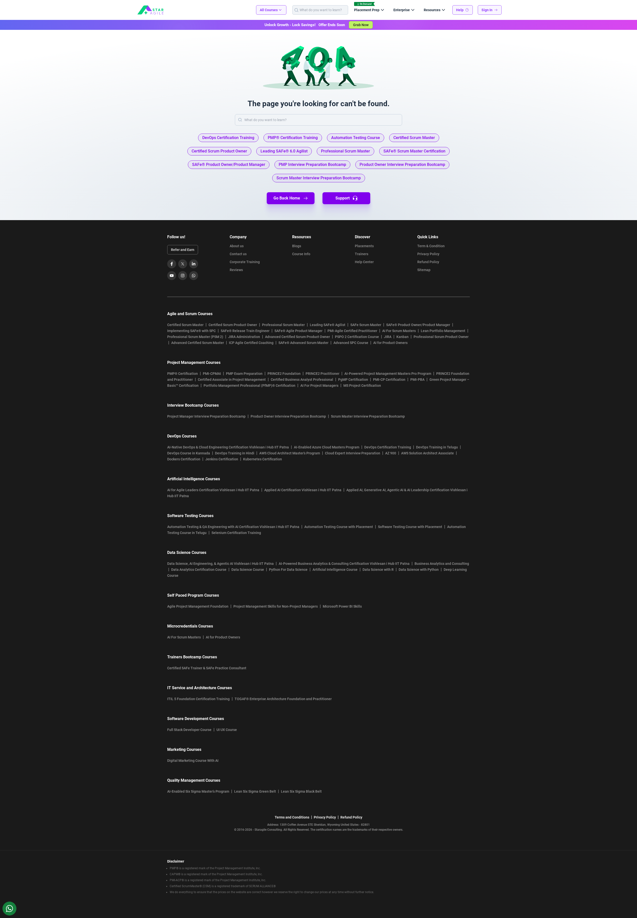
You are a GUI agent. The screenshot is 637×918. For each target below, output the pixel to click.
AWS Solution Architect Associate (427, 453)
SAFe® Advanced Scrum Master (303, 343)
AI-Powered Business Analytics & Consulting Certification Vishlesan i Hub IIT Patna (344, 564)
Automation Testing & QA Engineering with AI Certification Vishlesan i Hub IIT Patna (233, 527)
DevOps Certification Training (387, 447)
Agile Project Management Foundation (197, 606)
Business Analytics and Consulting (442, 564)
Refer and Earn (182, 250)
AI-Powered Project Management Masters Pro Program (387, 374)
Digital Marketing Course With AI (192, 761)
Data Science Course (247, 570)
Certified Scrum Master (185, 325)
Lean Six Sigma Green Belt (255, 791)
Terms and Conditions (292, 817)
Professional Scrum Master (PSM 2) (195, 337)
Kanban (402, 337)
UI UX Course (226, 730)
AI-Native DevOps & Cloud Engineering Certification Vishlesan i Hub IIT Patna (228, 447)
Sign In (486, 10)
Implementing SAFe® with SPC (191, 331)
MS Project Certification (362, 385)
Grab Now (361, 25)
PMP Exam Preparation (244, 374)
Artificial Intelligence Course (335, 570)
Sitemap (423, 270)
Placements (364, 246)
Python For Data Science (288, 570)
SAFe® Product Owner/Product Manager (418, 325)
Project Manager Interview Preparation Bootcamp (206, 416)
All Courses (269, 10)
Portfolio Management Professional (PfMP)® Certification (249, 385)
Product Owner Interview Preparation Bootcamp (288, 416)
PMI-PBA (417, 380)
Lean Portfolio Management (443, 331)
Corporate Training (245, 262)
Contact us (238, 254)
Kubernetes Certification (262, 459)
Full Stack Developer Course (189, 730)
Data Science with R (378, 570)
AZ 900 (390, 453)
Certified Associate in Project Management (232, 380)
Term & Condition (431, 246)
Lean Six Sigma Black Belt (301, 791)
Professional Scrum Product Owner (441, 337)
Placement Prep (366, 10)
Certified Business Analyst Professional (302, 380)
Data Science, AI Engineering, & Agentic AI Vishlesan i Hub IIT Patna (220, 564)
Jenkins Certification (221, 459)
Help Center (364, 262)
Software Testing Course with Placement (410, 527)
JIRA (387, 337)
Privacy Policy (428, 254)
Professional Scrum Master (283, 325)
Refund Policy (428, 262)
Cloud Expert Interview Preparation (352, 453)
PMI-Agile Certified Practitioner (352, 331)
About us (237, 246)
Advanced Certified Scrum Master (197, 343)
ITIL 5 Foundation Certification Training (198, 699)
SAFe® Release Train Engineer (245, 331)
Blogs (296, 246)
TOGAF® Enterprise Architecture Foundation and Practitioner (283, 699)
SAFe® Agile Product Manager (298, 331)
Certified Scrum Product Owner (233, 325)
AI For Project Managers (319, 385)
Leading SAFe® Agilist (327, 325)
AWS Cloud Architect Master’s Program (289, 453)
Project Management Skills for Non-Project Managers (275, 606)
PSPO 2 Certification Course (357, 337)
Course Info (301, 254)
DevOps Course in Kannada (188, 453)
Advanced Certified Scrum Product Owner (297, 337)
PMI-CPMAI (212, 374)
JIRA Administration (244, 337)
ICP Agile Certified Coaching (251, 343)
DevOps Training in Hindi (234, 453)
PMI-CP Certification (389, 380)
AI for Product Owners (390, 343)
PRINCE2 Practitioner (322, 374)
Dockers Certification (183, 459)
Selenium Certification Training (236, 533)
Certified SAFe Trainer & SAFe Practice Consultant (206, 668)
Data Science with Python (419, 570)
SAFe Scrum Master (365, 325)
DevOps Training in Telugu (437, 447)
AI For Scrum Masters (399, 331)
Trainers (361, 254)
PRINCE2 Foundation (284, 374)
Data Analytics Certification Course (198, 570)
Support (342, 198)
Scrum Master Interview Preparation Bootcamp (368, 416)
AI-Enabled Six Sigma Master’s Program (198, 791)
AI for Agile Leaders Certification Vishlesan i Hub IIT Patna (213, 490)
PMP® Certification (182, 374)
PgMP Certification (353, 380)
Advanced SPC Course (350, 343)
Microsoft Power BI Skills (342, 606)
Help (460, 10)
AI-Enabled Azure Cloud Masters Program (326, 447)
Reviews (236, 270)
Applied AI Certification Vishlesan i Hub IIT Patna (302, 490)
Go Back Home (286, 198)
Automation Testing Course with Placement (338, 527)
